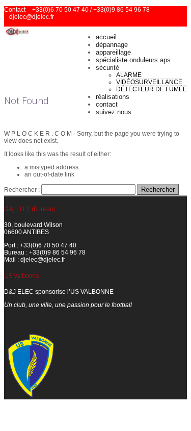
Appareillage (113, 52)
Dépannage (112, 44)
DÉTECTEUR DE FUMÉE (151, 89)
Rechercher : (22, 189)
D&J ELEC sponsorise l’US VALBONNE (59, 291)
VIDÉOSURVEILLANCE (149, 82)
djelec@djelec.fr (31, 16)
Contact (107, 104)
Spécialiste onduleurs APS (133, 60)
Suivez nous (113, 112)
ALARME (129, 75)
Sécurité (107, 67)
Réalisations (112, 96)
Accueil (106, 37)
